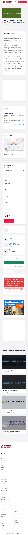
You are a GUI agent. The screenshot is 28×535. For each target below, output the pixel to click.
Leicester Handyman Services (10, 390)
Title (5, 187)
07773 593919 (12, 251)
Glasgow (16, 515)
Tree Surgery (3, 497)
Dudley (15, 511)
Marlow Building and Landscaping (11, 431)
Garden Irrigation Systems (6, 499)
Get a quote (3, 460)
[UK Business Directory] (14, 307)
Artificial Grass (4, 495)
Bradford (2, 518)
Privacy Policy (3, 472)
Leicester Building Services (9, 370)
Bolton (2, 516)
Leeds (15, 520)
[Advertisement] (14, 90)
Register (2, 467)
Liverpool (16, 524)
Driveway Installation (5, 488)
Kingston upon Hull (18, 518)
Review (5, 199)
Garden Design (4, 479)
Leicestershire (19, 22)
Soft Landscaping (4, 483)
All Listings (3, 458)
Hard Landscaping (4, 481)
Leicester (14, 22)
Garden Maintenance (5, 486)
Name (5, 174)
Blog (2, 465)
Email (5, 180)
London (15, 527)
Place (5, 193)
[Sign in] (15, 2)
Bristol (2, 521)
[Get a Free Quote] (14, 285)
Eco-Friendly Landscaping (6, 504)
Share (8, 271)
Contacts (2, 463)
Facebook (11, 230)
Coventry (2, 525)
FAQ (2, 469)
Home (2, 456)
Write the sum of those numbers (10, 212)
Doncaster (3, 527)
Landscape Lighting (4, 490)
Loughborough (7, 412)
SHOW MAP (14, 144)
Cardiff (2, 523)
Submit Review (9, 221)
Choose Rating (7, 167)
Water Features (4, 492)
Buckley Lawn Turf (7, 411)
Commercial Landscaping (6, 501)
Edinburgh (16, 513)
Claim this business (14, 262)
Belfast (2, 512)
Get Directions (12, 243)
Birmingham (3, 514)
